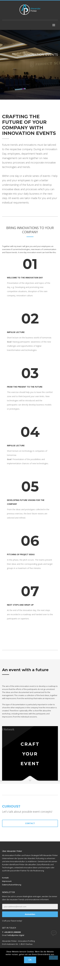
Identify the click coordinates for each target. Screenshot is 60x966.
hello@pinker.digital (15, 935)
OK (30, 960)
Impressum (7, 881)
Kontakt (5, 877)
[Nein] (53, 958)
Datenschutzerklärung (11, 884)
